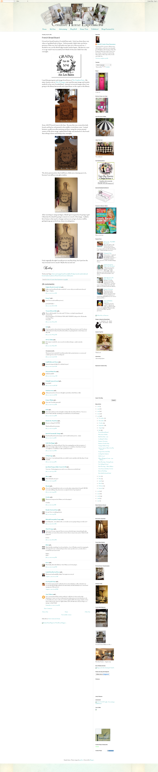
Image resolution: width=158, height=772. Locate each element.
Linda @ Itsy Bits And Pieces (53, 572)
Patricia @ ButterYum (51, 372)
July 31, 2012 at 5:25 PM (51, 505)
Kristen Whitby (49, 400)
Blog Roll (73, 29)
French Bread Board (103, 432)
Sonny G (48, 298)
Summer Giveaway (108, 289)
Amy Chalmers (49, 594)
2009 (98, 496)
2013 (98, 414)
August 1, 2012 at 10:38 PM (52, 589)
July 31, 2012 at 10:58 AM (51, 385)
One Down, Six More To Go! (105, 469)
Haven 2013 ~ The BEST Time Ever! (109, 242)
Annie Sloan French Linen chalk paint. (62, 276)
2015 (98, 409)
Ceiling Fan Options (103, 454)
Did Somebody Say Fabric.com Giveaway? (109, 265)
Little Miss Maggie (50, 443)
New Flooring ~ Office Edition (105, 466)
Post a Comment (48, 608)
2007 (98, 501)
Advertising (63, 29)
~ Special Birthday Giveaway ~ (108, 301)
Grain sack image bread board (60, 274)
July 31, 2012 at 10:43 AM (51, 376)
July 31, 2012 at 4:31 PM (51, 471)
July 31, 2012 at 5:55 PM (51, 514)
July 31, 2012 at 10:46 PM (51, 567)
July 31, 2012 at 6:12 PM (51, 524)
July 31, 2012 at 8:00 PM (51, 540)
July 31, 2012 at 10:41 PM (51, 557)
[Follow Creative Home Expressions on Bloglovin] (102, 675)
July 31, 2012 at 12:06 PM (51, 395)
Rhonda (48, 486)
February (101, 486)
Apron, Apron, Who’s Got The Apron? (106, 448)
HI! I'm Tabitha (49, 340)
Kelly (47, 410)
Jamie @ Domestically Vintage (53, 433)
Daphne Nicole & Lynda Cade (53, 287)
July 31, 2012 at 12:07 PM (51, 404)
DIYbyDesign (49, 456)
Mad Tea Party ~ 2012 (103, 437)
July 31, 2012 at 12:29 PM (51, 416)
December (101, 418)
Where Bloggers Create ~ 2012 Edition (105, 459)
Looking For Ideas (102, 439)
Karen (47, 563)
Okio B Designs (60, 82)
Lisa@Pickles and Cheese (52, 362)
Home (44, 29)
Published (94, 29)
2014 (98, 411)
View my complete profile (101, 58)
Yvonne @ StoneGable (51, 311)
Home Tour (84, 29)
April (100, 481)
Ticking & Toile (108, 253)
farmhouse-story (50, 391)
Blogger (92, 760)
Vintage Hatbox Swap (103, 446)
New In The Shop (102, 471)
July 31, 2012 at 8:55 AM (51, 346)
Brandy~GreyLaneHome (52, 510)
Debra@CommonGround (52, 381)
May (100, 479)
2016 (98, 406)
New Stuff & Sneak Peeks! (104, 473)
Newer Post (45, 612)
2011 (98, 491)
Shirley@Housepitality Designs (53, 519)
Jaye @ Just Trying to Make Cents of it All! (56, 467)
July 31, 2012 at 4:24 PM (51, 462)
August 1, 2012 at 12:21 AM (52, 576)
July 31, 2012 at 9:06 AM (51, 357)
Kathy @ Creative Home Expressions (106, 44)
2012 (98, 416)
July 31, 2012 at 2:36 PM (51, 451)
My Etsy (53, 29)
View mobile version (66, 615)
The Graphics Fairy (78, 80)
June (100, 476)
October (101, 423)
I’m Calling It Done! (103, 464)
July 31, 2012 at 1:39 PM (51, 438)
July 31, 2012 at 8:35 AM (51, 322)
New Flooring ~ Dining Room (105, 462)
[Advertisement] (102, 719)
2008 (98, 498)
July (100, 430)
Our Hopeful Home (51, 582)
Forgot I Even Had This (104, 452)
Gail (47, 327)
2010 (98, 494)
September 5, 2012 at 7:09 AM (53, 605)
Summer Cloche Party (103, 443)
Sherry (47, 476)
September (101, 425)
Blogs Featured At (108, 29)
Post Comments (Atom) (54, 619)
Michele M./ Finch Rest (51, 421)
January (101, 488)
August (100, 428)
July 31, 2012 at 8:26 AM (51, 306)
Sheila (47, 545)
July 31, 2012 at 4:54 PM (51, 481)
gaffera (81, 760)
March (100, 483)
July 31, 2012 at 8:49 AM (51, 335)
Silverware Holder (103, 434)
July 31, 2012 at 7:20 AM (51, 293)
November (101, 421)
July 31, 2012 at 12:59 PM (51, 428)
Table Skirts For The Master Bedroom (109, 278)
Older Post (87, 612)
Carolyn (48, 497)
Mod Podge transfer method (76, 274)
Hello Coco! (101, 456)
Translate (107, 67)
